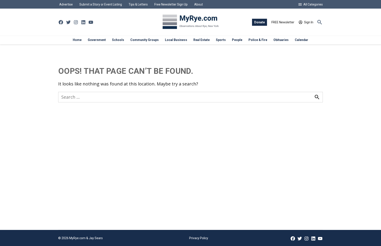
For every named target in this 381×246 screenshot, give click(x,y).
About (198, 4)
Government (97, 40)
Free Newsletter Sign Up (171, 4)
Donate (259, 22)
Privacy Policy (198, 238)
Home (77, 40)
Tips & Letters (138, 4)
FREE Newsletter (282, 22)
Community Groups (144, 40)
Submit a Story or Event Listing (100, 4)
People (237, 40)
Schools (118, 40)
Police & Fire (257, 40)
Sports (221, 40)
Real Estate (201, 40)
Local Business (176, 40)
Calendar (301, 40)
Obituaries (281, 40)
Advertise (66, 4)
